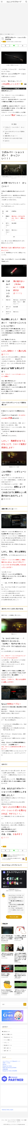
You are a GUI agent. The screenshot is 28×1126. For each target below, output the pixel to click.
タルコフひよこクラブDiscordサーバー (11, 1061)
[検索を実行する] (24, 1004)
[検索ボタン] (26, 1)
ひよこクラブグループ (14, 1)
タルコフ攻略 (7, 1034)
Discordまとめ (8, 1037)
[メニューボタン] (1, 1)
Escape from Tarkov (7, 1066)
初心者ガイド (8, 1045)
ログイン (18, 1121)
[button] (5, 45)
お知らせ (6, 1031)
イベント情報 (8, 1040)
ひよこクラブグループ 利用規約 (14, 1120)
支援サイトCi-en (6, 1062)
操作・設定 (7, 1048)
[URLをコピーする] (23, 45)
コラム (4, 41)
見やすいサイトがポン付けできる (13, 138)
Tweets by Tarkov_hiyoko (7, 1109)
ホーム (3, 1120)
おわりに (7, 141)
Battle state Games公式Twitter (9, 1067)
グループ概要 (23, 1120)
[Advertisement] (14, 18)
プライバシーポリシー (12, 1121)
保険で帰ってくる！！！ (11, 136)
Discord (4, 1064)
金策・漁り (7, 1050)
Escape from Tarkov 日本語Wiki (10, 1070)
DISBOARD (5, 1069)
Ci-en (6, 1120)
